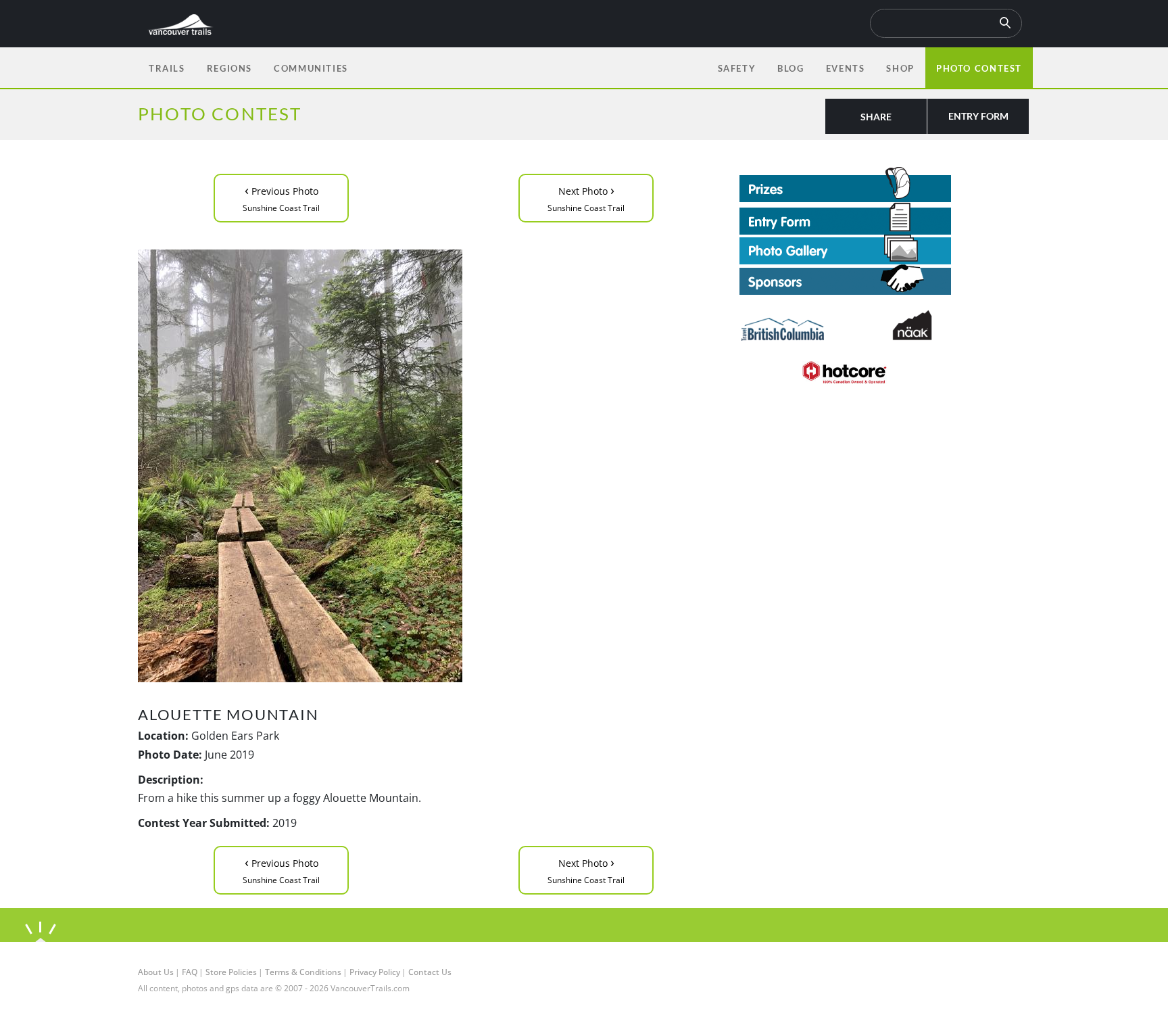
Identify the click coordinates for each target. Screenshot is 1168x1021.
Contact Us (430, 972)
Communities (311, 68)
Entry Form (978, 116)
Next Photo (586, 197)
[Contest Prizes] (884, 184)
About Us (156, 972)
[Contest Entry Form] (884, 218)
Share (876, 116)
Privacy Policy (374, 972)
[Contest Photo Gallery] (845, 248)
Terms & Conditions (303, 972)
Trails (167, 68)
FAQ (189, 972)
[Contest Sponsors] (884, 279)
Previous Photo (281, 197)
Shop (900, 68)
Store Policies (231, 972)
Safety (737, 68)
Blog (790, 68)
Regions (229, 68)
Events (845, 68)
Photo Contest (979, 68)
